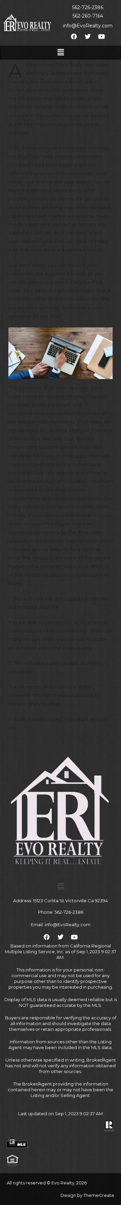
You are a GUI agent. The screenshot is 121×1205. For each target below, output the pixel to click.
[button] (60, 52)
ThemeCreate (98, 1195)
